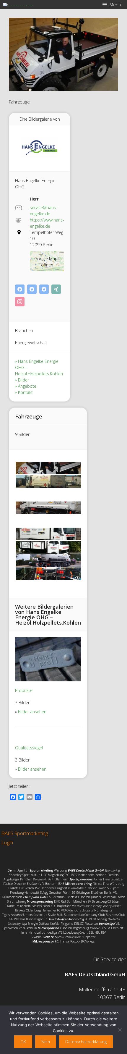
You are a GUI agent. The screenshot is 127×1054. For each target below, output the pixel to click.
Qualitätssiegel (29, 748)
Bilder (23, 380)
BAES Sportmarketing (24, 833)
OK (23, 1042)
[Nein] (120, 1030)
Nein (45, 1042)
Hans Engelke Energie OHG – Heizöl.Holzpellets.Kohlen (39, 367)
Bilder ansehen (32, 711)
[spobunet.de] (18, 4)
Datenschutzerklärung (86, 1042)
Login (7, 842)
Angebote (27, 386)
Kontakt (25, 392)
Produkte (23, 690)
